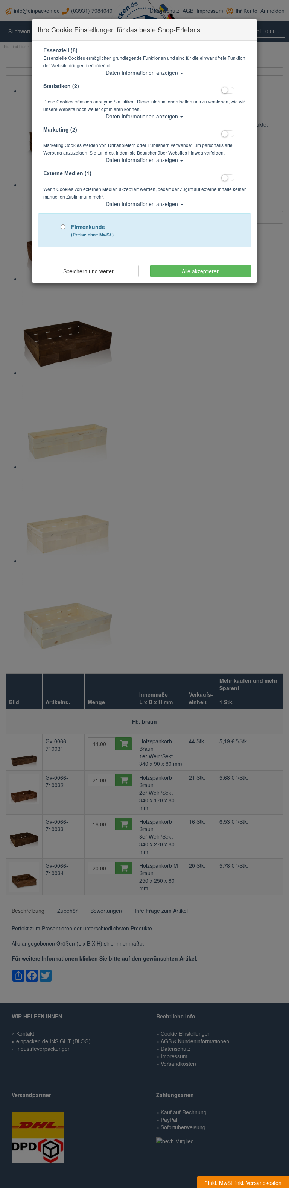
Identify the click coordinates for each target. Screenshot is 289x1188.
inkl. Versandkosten (258, 1182)
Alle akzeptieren (201, 271)
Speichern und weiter (88, 271)
